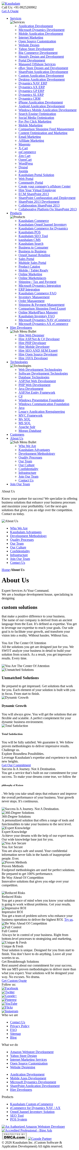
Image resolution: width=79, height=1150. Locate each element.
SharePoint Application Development (43, 72)
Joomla (23, 171)
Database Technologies (34, 377)
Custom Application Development (41, 75)
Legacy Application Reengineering (42, 411)
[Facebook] (10, 988)
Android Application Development (42, 106)
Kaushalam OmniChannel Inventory (43, 224)
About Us (16, 438)
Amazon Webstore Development (32, 1052)
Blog (13, 1037)
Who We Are (27, 446)
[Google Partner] (40, 1138)
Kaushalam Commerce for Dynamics (43, 228)
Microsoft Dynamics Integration (40, 285)
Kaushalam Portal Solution (36, 175)
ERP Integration (29, 289)
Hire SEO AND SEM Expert (38, 350)
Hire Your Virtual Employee (37, 190)
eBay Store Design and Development (43, 68)
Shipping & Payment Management (41, 304)
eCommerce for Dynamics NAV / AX (35, 1108)
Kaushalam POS (30, 232)
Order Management (31, 301)
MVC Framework (31, 415)
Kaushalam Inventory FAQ (37, 316)
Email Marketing (30, 137)
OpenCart (25, 159)
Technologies (19, 362)
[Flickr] (7, 1007)
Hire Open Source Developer (38, 354)
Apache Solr (27, 427)
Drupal (23, 167)
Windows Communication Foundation (44, 404)
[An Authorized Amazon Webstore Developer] (33, 1126)
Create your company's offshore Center (45, 186)
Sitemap (15, 1033)
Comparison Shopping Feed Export (42, 308)
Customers (17, 434)
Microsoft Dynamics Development (41, 30)
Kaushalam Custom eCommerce (31, 1104)
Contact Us (26, 480)
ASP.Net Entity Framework (37, 392)
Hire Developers (21, 327)
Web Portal (26, 178)
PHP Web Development (34, 385)
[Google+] (9, 996)
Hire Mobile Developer (34, 346)
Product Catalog (29, 266)
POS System (18, 1119)
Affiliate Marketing (31, 140)
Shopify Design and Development (41, 56)
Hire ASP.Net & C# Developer (39, 339)
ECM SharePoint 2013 (34, 194)
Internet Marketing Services (28, 1059)
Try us (68, 919)
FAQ (13, 1030)
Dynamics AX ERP (32, 87)
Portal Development (32, 60)
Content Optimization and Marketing (43, 133)
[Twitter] (8, 992)
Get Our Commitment (16, 765)
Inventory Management (34, 297)
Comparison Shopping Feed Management (46, 129)
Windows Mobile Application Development (47, 110)
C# (21, 396)
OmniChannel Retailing (34, 255)
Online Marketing (30, 274)
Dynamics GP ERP (31, 91)
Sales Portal (26, 259)
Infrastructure (27, 472)
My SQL (25, 419)
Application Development (36, 26)
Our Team (25, 461)
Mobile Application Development (41, 33)
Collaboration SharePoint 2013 (39, 205)
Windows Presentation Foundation (41, 400)
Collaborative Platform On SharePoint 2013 (48, 209)
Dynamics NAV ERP (33, 83)
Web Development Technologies (40, 369)
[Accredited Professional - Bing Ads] (27, 1130)
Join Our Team (28, 476)
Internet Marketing (31, 37)
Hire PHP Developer (32, 343)
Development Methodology (37, 453)
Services (15, 18)
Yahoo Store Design (23, 1056)
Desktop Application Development (42, 79)
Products (16, 213)
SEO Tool (17, 1115)
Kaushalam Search (31, 243)
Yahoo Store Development (36, 49)
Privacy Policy (19, 1026)
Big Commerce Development (38, 53)
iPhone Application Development (41, 102)
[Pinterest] (9, 1000)
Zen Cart (24, 156)
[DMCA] (14, 1138)
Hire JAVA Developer (33, 358)
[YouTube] (9, 1003)
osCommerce (27, 152)
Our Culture (27, 465)
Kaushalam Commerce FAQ (37, 293)
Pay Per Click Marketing (35, 121)
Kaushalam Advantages (34, 450)
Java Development (31, 388)
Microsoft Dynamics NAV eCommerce (45, 320)
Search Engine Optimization (37, 114)
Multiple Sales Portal (32, 262)
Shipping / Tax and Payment (37, 282)
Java (21, 408)
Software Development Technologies (43, 373)
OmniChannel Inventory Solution (32, 1112)
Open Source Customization (37, 41)
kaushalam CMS (30, 240)
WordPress (26, 163)
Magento (24, 144)
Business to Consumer (33, 247)
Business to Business (32, 251)
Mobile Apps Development (28, 1078)
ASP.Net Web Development (37, 381)
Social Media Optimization (36, 117)
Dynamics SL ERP (31, 95)
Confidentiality (28, 469)
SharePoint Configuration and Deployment (47, 198)
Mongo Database (30, 430)
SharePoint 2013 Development (39, 201)
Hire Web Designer (31, 335)
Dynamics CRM (29, 98)
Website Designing (22, 1067)
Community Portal (31, 182)
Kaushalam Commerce (34, 220)
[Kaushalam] (11, 3)
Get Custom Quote (14, 980)
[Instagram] (10, 1011)
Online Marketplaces (32, 278)
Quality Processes (30, 457)
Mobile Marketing (31, 125)
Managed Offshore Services (37, 64)
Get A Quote (10, 11)
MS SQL (25, 423)
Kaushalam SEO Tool (33, 236)
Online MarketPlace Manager (38, 312)
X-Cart (23, 148)
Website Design (29, 45)
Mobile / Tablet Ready (33, 270)
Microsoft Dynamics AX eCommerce (43, 324)
